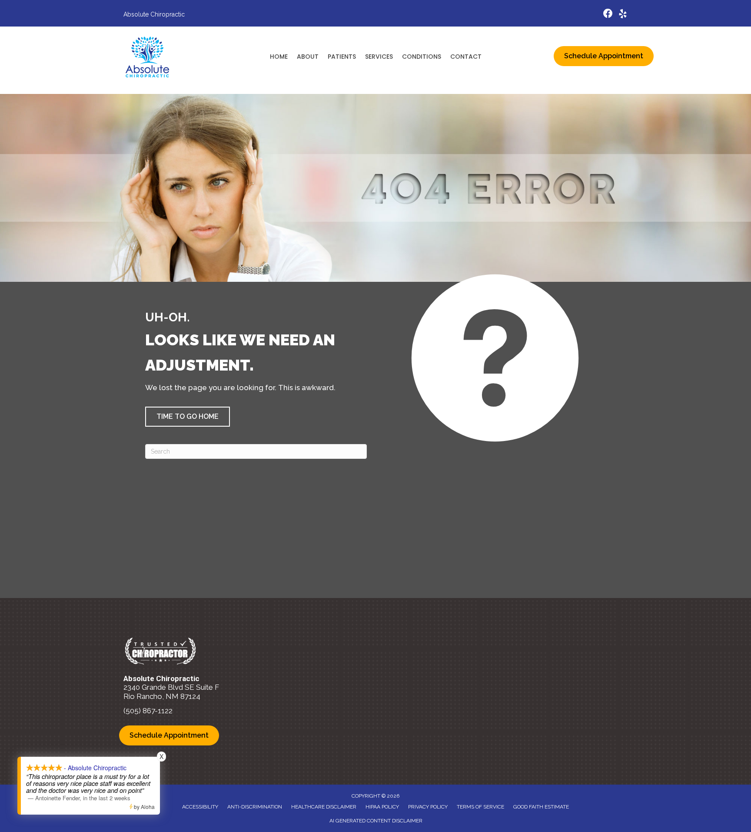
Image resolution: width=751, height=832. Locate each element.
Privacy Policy (428, 807)
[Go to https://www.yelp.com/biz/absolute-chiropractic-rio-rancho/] (623, 15)
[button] (187, 417)
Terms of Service (480, 807)
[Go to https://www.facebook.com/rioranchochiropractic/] (608, 14)
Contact (466, 56)
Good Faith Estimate (541, 807)
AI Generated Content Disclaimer (375, 821)
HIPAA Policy (382, 807)
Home (279, 56)
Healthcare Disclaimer (323, 807)
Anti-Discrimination (254, 807)
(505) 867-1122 (148, 710)
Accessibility (200, 807)
